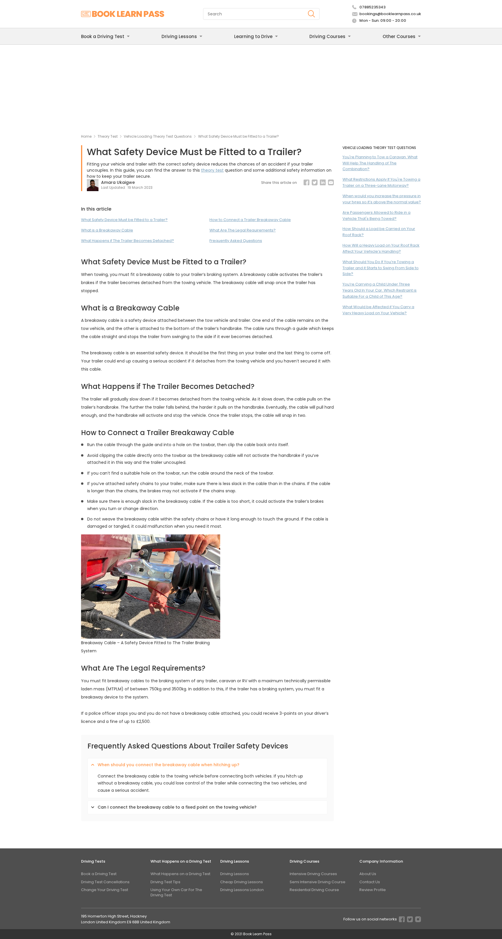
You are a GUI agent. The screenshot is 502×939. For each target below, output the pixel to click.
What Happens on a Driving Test (180, 874)
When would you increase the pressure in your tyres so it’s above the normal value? (382, 199)
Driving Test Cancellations (105, 882)
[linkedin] (323, 182)
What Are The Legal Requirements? (242, 230)
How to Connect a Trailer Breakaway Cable (250, 219)
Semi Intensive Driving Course (317, 882)
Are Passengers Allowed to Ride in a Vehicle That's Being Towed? (376, 215)
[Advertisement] (251, 88)
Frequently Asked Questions (235, 240)
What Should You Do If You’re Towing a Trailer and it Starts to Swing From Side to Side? (381, 268)
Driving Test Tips (165, 882)
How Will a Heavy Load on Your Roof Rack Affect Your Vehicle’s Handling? (381, 248)
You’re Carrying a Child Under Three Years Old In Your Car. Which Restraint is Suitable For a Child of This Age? (380, 290)
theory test (212, 170)
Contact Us (369, 882)
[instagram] (418, 920)
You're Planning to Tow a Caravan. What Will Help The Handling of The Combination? (380, 163)
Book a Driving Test (98, 874)
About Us (367, 874)
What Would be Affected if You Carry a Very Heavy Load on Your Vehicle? (378, 310)
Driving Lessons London (242, 890)
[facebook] (306, 182)
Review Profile (372, 890)
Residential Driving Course (314, 890)
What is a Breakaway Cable (107, 230)
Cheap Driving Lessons (241, 882)
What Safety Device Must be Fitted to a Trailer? (124, 219)
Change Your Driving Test (104, 890)
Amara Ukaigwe (118, 182)
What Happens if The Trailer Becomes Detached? (127, 240)
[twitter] (410, 920)
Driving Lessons (234, 874)
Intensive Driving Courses (313, 874)
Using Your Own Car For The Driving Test (176, 892)
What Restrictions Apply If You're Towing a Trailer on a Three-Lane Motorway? (381, 182)
